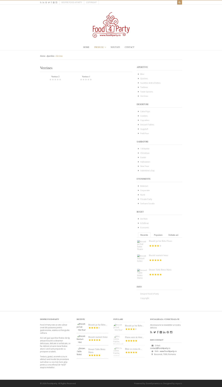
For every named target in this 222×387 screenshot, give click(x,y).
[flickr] (54, 2)
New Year (144, 166)
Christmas (145, 153)
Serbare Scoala (147, 203)
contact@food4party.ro (160, 348)
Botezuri (144, 186)
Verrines (144, 96)
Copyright (91, 2)
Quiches (144, 78)
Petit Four (144, 133)
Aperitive (50, 56)
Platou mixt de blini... (134, 337)
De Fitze (144, 218)
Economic (144, 227)
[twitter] (49, 2)
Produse (99, 47)
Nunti (142, 194)
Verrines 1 (86, 76)
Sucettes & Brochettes (150, 82)
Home (86, 47)
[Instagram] (171, 332)
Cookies (144, 115)
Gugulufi (144, 129)
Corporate (145, 190)
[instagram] (56, 2)
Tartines (144, 87)
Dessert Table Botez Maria (160, 269)
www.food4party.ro (168, 351)
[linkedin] (43, 2)
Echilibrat (144, 223)
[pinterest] (46, 2)
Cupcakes (144, 120)
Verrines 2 (55, 76)
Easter (143, 157)
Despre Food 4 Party (71, 2)
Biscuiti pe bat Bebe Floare (160, 240)
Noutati (115, 47)
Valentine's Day (147, 170)
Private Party (146, 199)
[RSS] (151, 332)
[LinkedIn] (164, 332)
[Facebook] (157, 332)
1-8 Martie (144, 148)
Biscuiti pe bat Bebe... (97, 324)
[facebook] (51, 2)
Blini (142, 74)
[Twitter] (154, 332)
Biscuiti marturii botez (158, 255)
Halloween (145, 161)
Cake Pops (145, 111)
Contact (129, 47)
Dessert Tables (147, 124)
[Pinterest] (168, 332)
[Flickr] (161, 332)
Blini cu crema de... (133, 348)
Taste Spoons (146, 91)
